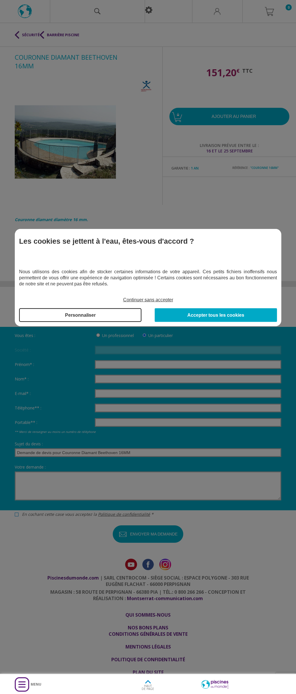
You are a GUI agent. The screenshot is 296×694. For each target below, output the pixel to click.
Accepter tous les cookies (215, 315)
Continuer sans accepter (148, 299)
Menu (36, 684)
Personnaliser (80, 315)
